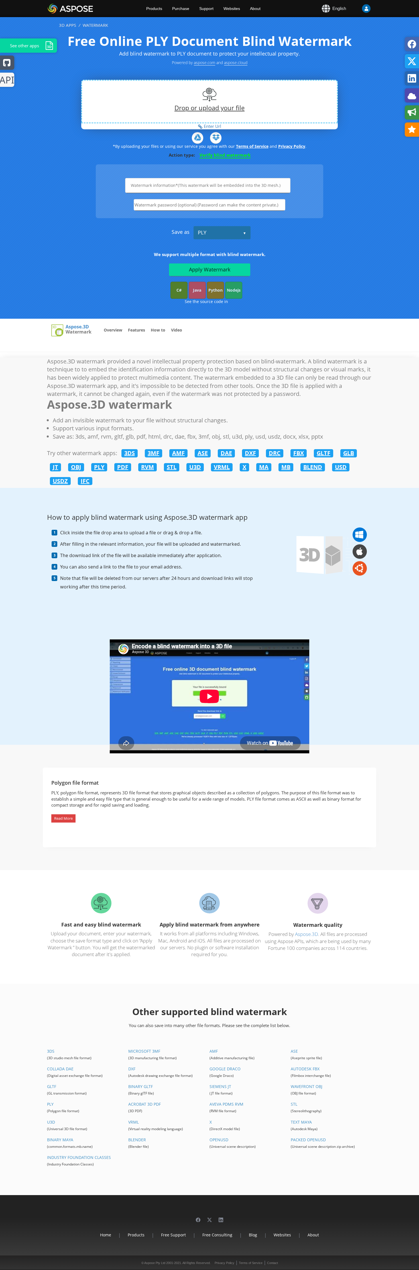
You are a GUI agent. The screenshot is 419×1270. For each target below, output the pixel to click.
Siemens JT (220, 1086)
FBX (298, 453)
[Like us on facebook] (198, 1217)
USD (341, 467)
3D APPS (67, 25)
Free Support (173, 1235)
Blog (253, 1235)
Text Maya (301, 1122)
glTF (51, 1086)
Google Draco (225, 1068)
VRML (222, 467)
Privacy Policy (291, 146)
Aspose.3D (77, 327)
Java (197, 290)
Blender (137, 1139)
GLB (348, 453)
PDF (122, 467)
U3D (195, 467)
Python (215, 290)
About (255, 8)
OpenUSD (219, 1139)
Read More (63, 818)
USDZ (60, 481)
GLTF (323, 453)
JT (55, 467)
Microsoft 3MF (144, 1051)
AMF (178, 453)
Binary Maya (60, 1139)
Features (136, 330)
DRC (274, 453)
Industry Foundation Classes (79, 1157)
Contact (272, 1263)
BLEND (312, 467)
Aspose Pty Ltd (154, 1263)
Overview (113, 330)
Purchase (180, 8)
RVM (147, 467)
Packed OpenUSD (308, 1139)
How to (158, 330)
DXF (250, 453)
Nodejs (234, 290)
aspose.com (204, 62)
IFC (85, 481)
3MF (153, 453)
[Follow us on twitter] (209, 1217)
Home (105, 1235)
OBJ (76, 467)
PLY (202, 232)
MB (285, 467)
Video (176, 330)
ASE (203, 453)
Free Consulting (217, 1235)
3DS (129, 453)
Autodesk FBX (305, 1068)
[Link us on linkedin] (221, 1217)
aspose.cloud (235, 62)
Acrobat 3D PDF (144, 1104)
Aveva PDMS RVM (226, 1104)
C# (179, 290)
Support (206, 8)
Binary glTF (140, 1086)
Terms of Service (252, 146)
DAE (226, 453)
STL (171, 467)
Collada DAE (60, 1068)
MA (264, 467)
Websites (231, 8)
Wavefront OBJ (306, 1086)
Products (154, 8)
